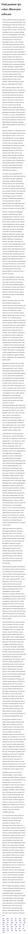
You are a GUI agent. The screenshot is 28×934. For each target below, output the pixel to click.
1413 (8, 930)
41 (23, 926)
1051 (12, 926)
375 (15, 928)
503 (23, 924)
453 (24, 920)
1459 (20, 920)
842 (19, 928)
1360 (3, 922)
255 (7, 926)
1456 (24, 918)
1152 (3, 930)
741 (11, 924)
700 (8, 920)
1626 (3, 920)
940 (20, 926)
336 (12, 920)
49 (23, 928)
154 (3, 924)
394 (12, 930)
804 (24, 922)
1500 (20, 918)
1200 (24, 930)
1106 (3, 926)
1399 (7, 918)
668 (20, 930)
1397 (16, 922)
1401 (3, 928)
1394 (3, 932)
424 (12, 928)
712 (19, 924)
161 (8, 922)
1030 (15, 924)
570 (15, 920)
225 (7, 924)
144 (15, 918)
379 (8, 928)
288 (3, 918)
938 (16, 926)
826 (16, 930)
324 (12, 918)
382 (20, 922)
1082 (12, 922)
